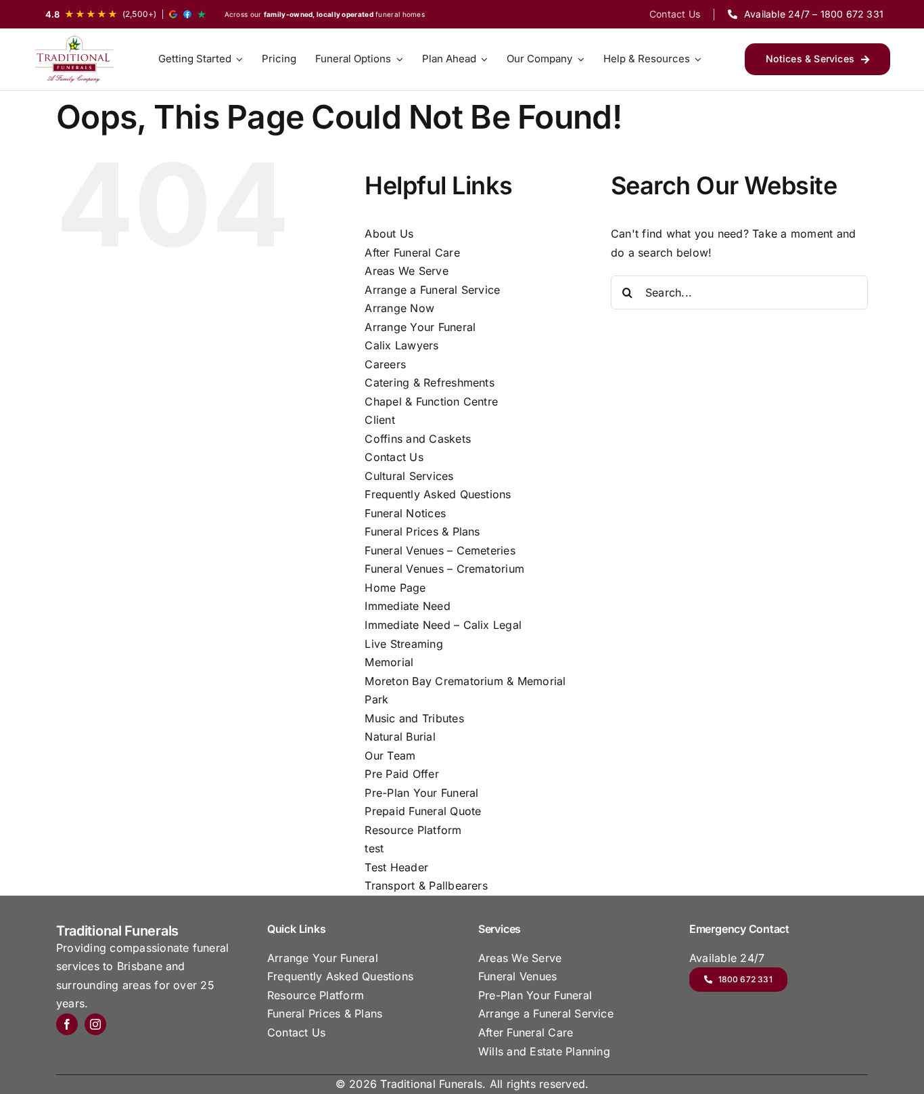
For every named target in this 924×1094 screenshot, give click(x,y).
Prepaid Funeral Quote (423, 811)
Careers (385, 364)
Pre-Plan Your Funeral (421, 793)
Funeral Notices (405, 513)
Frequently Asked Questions (438, 494)
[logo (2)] (74, 59)
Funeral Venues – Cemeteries (440, 550)
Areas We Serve (406, 271)
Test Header (396, 867)
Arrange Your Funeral (420, 327)
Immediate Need (407, 606)
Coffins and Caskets (418, 438)
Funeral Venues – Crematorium (444, 568)
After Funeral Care (412, 252)
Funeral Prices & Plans (422, 531)
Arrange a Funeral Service (432, 290)
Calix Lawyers (401, 345)
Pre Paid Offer (401, 774)
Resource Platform (413, 830)
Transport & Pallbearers (426, 885)
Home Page (395, 587)
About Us (389, 233)
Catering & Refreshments (429, 382)
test (374, 848)
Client (379, 419)
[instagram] (95, 1024)
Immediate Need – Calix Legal (443, 625)
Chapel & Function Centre (431, 401)
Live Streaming (403, 644)
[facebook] (67, 1024)
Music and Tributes (414, 718)
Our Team (390, 755)
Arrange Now (399, 308)
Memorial (389, 662)
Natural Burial (400, 736)
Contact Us (394, 457)
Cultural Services (409, 476)
